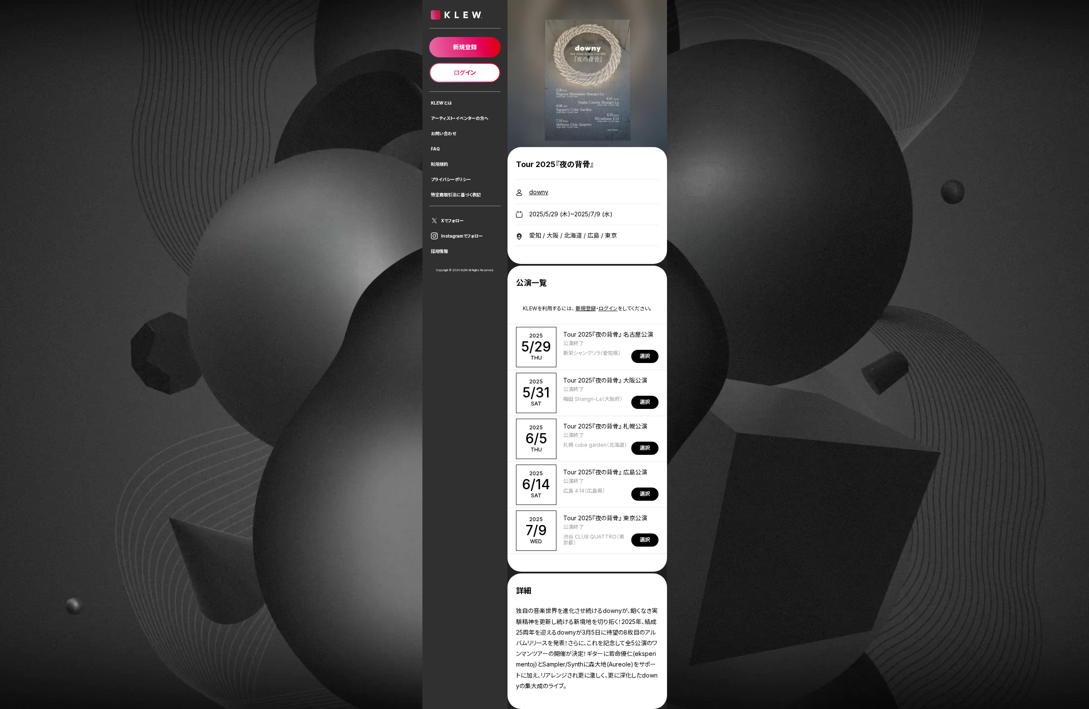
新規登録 (586, 309)
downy (538, 192)
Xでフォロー (452, 220)
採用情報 (439, 251)
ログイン (608, 309)
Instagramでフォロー (462, 235)
